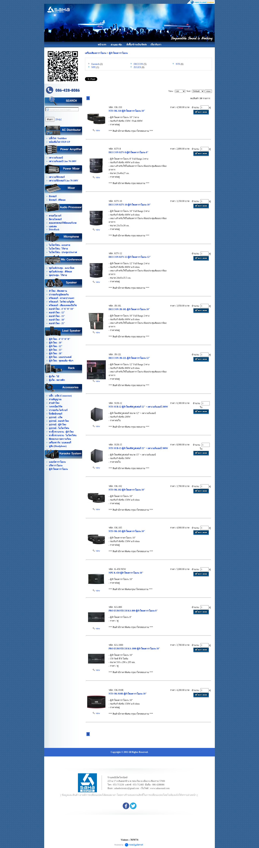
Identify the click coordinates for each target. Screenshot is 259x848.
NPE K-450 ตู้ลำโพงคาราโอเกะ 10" (126, 572)
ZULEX (137, 67)
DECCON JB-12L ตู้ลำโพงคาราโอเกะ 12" (129, 358)
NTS (178, 64)
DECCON (138, 64)
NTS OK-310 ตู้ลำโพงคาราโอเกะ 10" (127, 111)
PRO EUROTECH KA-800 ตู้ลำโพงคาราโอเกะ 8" (133, 610)
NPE (93, 67)
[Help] (58, 119)
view (97, 130)
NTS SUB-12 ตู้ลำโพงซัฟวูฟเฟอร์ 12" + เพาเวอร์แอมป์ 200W (138, 406)
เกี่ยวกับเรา (156, 44)
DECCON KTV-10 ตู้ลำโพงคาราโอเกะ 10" (130, 204)
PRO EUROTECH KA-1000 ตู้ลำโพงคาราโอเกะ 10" (134, 648)
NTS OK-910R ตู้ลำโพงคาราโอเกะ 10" (128, 693)
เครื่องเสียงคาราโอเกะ (95, 53)
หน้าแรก (102, 44)
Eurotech (95, 64)
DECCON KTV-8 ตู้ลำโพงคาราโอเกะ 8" (128, 152)
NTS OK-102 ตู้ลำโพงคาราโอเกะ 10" (127, 489)
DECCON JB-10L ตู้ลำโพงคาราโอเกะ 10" (129, 309)
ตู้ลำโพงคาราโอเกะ (118, 53)
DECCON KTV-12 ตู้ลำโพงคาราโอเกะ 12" (130, 257)
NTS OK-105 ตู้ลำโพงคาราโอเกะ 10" (127, 531)
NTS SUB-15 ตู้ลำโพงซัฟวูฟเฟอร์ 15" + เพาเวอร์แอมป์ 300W (138, 448)
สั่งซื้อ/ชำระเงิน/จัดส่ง (136, 44)
